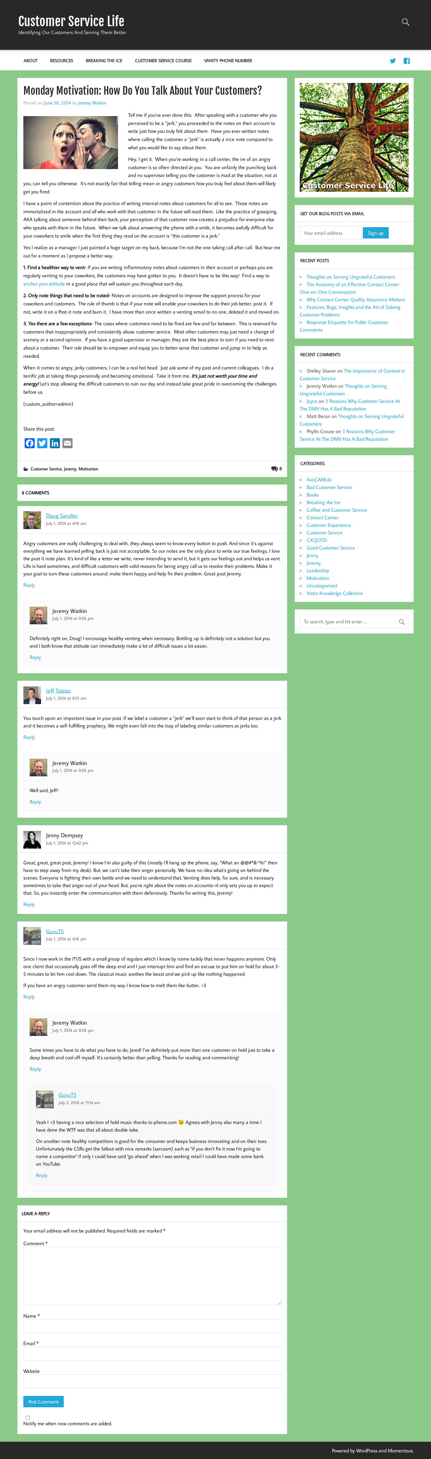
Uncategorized (322, 585)
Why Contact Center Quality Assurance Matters (356, 299)
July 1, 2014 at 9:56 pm (72, 618)
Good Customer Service (331, 547)
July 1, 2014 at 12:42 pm (67, 843)
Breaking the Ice (104, 60)
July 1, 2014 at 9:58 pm (72, 1030)
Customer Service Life (71, 21)
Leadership (318, 570)
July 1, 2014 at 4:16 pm (66, 939)
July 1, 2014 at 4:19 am (66, 523)
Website (31, 1371)
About (31, 60)
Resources (61, 60)
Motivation (88, 469)
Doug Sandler (62, 515)
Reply (29, 585)
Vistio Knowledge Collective (335, 593)
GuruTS (55, 931)
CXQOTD (317, 540)
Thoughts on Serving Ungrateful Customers (351, 277)
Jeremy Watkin (92, 102)
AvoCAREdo (319, 479)
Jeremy (70, 469)
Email (30, 1343)
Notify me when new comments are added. (67, 1423)
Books (313, 494)
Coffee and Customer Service (337, 510)
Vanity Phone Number (228, 60)
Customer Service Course (163, 60)
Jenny (312, 555)
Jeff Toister (58, 690)
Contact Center (323, 517)
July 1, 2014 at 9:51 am (66, 698)
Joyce (312, 401)
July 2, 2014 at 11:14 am (79, 1102)
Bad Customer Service (329, 487)
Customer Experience (329, 525)
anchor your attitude (44, 283)
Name (31, 1315)
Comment (35, 1243)
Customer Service (46, 469)
